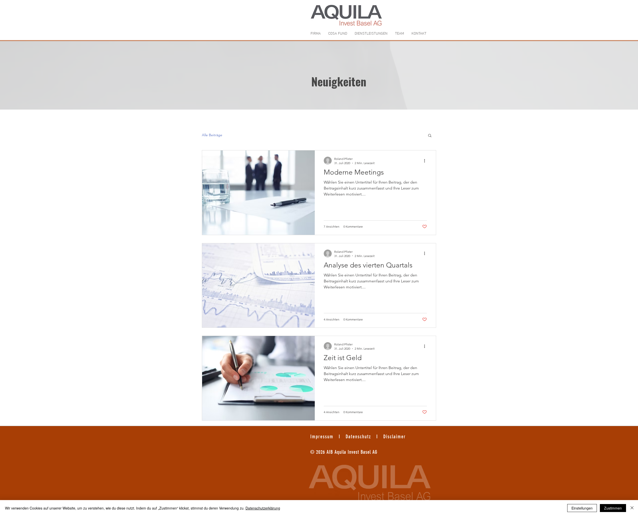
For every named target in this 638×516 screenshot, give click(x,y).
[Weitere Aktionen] (426, 161)
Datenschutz (357, 437)
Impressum (322, 437)
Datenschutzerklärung (262, 508)
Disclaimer (394, 437)
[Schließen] (632, 508)
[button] (429, 135)
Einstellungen (582, 508)
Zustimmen (613, 508)
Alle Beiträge (212, 135)
